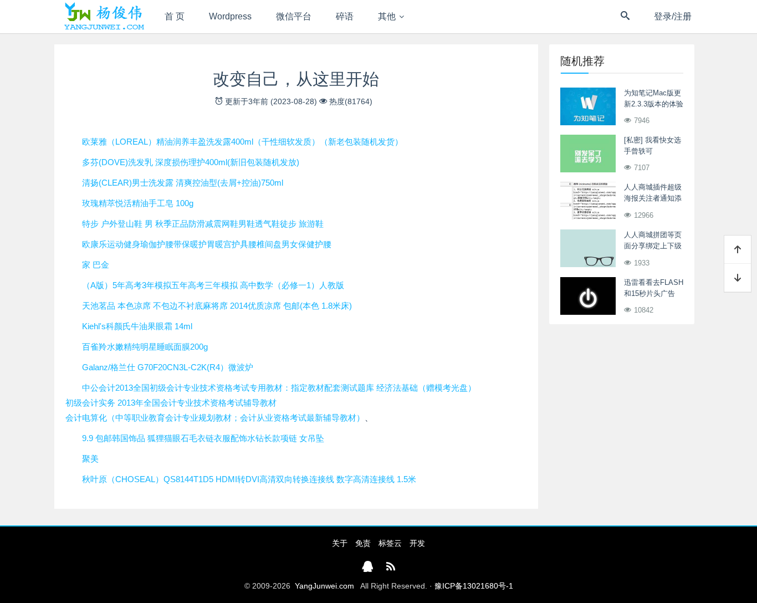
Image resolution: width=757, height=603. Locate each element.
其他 (387, 16)
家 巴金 (95, 264)
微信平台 (293, 16)
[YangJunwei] (104, 16)
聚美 (90, 458)
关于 (339, 543)
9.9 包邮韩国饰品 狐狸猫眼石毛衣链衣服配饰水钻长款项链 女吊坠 (203, 438)
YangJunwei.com (324, 585)
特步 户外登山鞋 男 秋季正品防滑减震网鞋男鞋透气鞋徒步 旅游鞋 (203, 223)
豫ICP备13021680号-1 (473, 585)
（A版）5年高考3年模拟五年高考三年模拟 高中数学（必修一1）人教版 (213, 285)
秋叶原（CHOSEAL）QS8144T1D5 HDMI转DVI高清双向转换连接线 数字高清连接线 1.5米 (249, 479)
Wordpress (230, 16)
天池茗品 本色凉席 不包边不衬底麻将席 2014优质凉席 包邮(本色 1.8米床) (217, 305)
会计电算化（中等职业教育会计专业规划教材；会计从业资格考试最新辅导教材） (215, 417)
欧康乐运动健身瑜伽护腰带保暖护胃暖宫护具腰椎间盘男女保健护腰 (206, 244)
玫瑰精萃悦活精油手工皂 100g (137, 203)
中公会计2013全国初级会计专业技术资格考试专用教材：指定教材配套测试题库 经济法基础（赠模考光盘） (279, 387)
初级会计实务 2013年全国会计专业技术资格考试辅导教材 (171, 402)
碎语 (345, 16)
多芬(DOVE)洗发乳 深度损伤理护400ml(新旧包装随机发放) (190, 162)
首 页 (175, 16)
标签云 (390, 543)
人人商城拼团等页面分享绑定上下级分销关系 (653, 245)
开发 (417, 543)
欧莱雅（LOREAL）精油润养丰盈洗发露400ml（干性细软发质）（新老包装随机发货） (242, 141)
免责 (363, 543)
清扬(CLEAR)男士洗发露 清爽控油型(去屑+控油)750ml (182, 182)
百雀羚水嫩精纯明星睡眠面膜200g (145, 346)
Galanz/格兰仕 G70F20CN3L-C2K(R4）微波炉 (167, 367)
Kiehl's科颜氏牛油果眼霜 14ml (137, 326)
